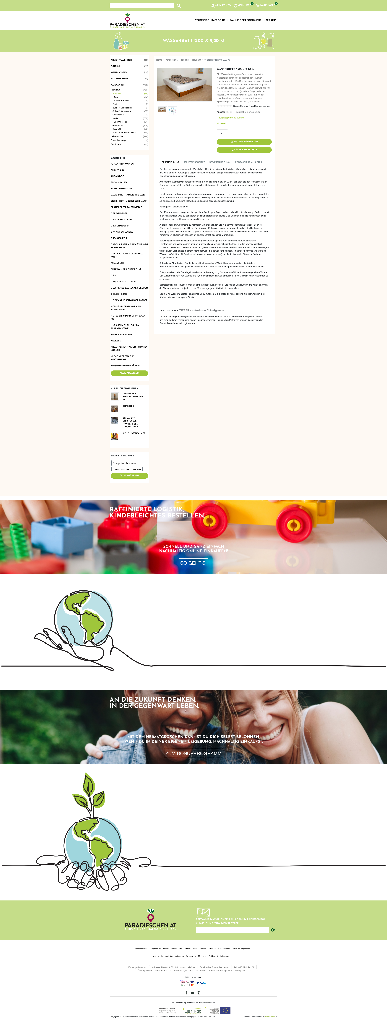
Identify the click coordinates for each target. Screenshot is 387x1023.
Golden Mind (119, 294)
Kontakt (203, 948)
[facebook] (186, 993)
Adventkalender (129, 60)
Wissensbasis (224, 948)
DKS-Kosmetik (119, 238)
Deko (131, 96)
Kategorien (129, 85)
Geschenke (130, 125)
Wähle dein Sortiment (245, 20)
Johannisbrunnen (122, 164)
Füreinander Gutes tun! (126, 269)
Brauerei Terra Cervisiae (126, 207)
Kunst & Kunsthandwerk (130, 132)
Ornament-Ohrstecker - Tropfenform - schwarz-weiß (131, 422)
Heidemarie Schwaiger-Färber (129, 300)
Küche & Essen (131, 100)
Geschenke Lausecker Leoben (129, 288)
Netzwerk (137, 469)
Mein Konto (158, 955)
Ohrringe (128, 406)
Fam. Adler (117, 263)
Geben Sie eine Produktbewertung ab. (251, 105)
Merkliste (202, 955)
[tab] (170, 162)
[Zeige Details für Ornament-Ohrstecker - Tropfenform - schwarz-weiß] (116, 421)
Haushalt (130, 93)
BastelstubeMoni (121, 189)
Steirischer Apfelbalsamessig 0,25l (133, 397)
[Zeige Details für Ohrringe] (116, 409)
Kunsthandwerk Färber (125, 366)
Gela (114, 276)
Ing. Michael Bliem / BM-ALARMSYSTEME (125, 327)
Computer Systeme (124, 463)
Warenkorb (191, 955)
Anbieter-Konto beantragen (220, 955)
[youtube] (192, 993)
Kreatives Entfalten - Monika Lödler (129, 348)
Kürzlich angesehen (241, 948)
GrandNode (270, 1016)
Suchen (212, 948)
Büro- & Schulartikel (130, 107)
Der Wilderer (119, 213)
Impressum (156, 948)
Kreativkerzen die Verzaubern (122, 358)
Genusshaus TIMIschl (124, 282)
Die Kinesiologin (121, 220)
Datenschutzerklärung (172, 948)
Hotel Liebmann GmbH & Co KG (128, 317)
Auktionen (129, 144)
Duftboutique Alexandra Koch (127, 255)
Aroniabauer (119, 182)
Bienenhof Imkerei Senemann (129, 201)
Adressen (179, 955)
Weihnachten (129, 72)
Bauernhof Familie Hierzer (128, 195)
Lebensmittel (129, 136)
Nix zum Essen (129, 79)
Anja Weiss (117, 170)
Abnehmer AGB (141, 948)
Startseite (202, 20)
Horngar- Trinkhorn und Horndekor (127, 308)
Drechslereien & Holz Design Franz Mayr (129, 246)
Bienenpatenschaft (134, 433)
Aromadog (117, 176)
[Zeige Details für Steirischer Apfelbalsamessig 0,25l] (116, 396)
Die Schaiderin (120, 226)
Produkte (129, 89)
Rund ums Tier (130, 121)
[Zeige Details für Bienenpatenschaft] (116, 436)
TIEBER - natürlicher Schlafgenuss (243, 111)
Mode (130, 118)
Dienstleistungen (129, 140)
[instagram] (198, 993)
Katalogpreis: (226, 117)
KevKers (116, 341)
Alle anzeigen (129, 373)
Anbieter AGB (191, 948)
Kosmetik (130, 128)
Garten (130, 103)
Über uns (270, 20)
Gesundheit (130, 114)
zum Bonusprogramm (193, 753)
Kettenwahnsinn (121, 335)
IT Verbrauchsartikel (121, 469)
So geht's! (193, 562)
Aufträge (169, 955)
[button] (220, 5)
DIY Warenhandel (122, 232)
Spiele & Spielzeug (130, 111)
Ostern (129, 66)
